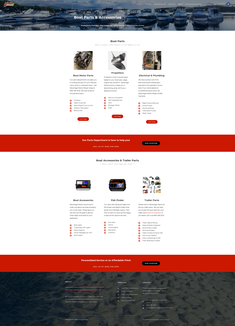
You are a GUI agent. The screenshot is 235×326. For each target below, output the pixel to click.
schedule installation (153, 213)
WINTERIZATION (160, 4)
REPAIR (148, 4)
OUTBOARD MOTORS (193, 4)
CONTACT (207, 4)
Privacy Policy (83, 319)
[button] (83, 119)
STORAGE (171, 4)
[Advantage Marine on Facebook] (228, 4)
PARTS (180, 4)
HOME (139, 4)
